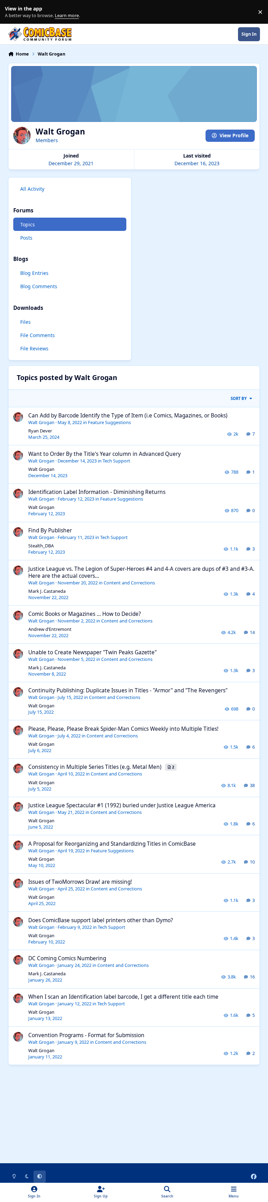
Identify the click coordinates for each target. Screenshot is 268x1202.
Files (25, 322)
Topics (27, 224)
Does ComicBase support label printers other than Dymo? (100, 920)
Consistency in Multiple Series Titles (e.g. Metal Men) (95, 767)
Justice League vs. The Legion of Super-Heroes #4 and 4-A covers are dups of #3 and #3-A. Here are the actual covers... (141, 572)
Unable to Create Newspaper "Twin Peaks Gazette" (92, 652)
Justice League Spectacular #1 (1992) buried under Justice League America (122, 805)
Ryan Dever (40, 431)
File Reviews (34, 348)
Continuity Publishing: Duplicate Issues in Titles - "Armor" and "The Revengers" (128, 690)
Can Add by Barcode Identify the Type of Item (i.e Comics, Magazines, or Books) (128, 415)
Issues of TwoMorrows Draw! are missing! (80, 882)
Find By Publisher (50, 530)
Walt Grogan (41, 422)
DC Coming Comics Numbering (67, 958)
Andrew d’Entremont (50, 629)
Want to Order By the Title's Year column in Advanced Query (104, 454)
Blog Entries (34, 273)
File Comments (37, 335)
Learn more (13, 12)
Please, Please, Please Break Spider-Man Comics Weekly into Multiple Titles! (123, 729)
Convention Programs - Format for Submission (86, 1035)
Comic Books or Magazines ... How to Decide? (84, 614)
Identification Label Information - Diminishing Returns (96, 492)
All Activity (32, 188)
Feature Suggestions (109, 422)
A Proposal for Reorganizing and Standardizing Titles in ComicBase (112, 843)
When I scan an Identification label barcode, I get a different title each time (123, 996)
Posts (26, 237)
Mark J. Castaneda (47, 591)
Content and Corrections (129, 583)
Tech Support (116, 461)
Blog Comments (38, 286)
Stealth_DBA (41, 545)
